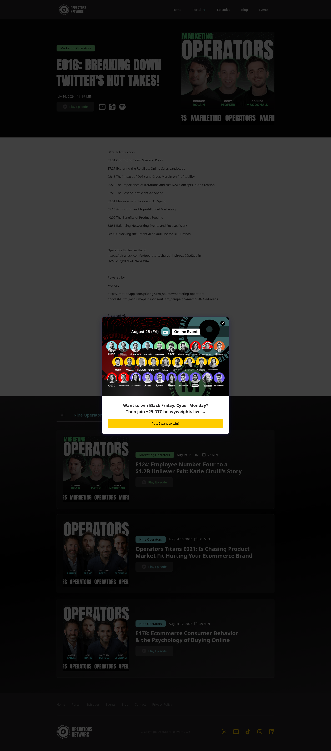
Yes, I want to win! (165, 423)
